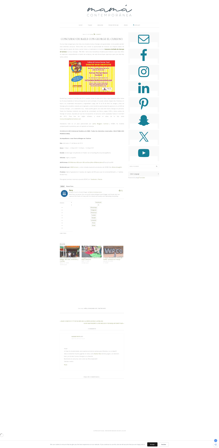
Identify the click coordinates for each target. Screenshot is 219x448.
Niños (86, 308)
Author (62, 186)
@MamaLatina (98, 162)
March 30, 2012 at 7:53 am (78, 338)
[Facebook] (120, 191)
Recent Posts (69, 186)
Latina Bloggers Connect (101, 124)
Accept (152, 444)
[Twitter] (122, 191)
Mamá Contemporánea (109, 10)
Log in (123, 430)
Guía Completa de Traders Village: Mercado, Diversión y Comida (69, 259)
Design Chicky (116, 430)
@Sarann (79, 162)
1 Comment (98, 34)
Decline (163, 444)
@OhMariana (72, 162)
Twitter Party (102, 308)
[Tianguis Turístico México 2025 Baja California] (92, 251)
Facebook (93, 179)
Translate (142, 177)
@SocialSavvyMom (88, 162)
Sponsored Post (92, 308)
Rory (71, 190)
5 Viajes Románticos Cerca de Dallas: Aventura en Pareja (112, 258)
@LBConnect (74, 167)
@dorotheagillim (117, 167)
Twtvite (100, 179)
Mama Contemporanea (95, 192)
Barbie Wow (76, 336)
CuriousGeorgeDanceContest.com (70, 119)
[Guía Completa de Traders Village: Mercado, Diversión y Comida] (70, 251)
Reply (65, 365)
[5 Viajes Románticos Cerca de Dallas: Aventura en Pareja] (113, 251)
